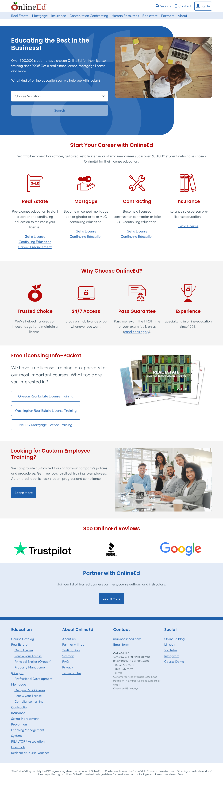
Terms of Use (71, 673)
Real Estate (20, 15)
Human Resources (125, 15)
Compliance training (29, 701)
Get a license (23, 650)
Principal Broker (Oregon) (32, 661)
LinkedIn (170, 644)
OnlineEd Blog (174, 639)
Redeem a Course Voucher (30, 753)
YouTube (170, 650)
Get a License (35, 236)
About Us (69, 639)
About (182, 15)
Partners (167, 15)
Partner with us (73, 644)
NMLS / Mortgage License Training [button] (45, 425)
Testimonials (71, 650)
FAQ (65, 661)
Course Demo (174, 661)
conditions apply (136, 331)
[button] (203, 6)
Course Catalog (22, 639)
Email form (121, 644)
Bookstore (150, 15)
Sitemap (68, 656)
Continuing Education (35, 241)
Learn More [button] (24, 492)
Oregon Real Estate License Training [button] (46, 396)
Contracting (20, 707)
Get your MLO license (29, 690)
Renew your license (28, 656)
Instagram (171, 656)
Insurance (58, 15)
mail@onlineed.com (127, 639)
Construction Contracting (89, 15)
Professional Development (33, 678)
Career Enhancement (35, 247)
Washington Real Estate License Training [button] (46, 410)
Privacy (67, 667)
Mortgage (40, 15)
